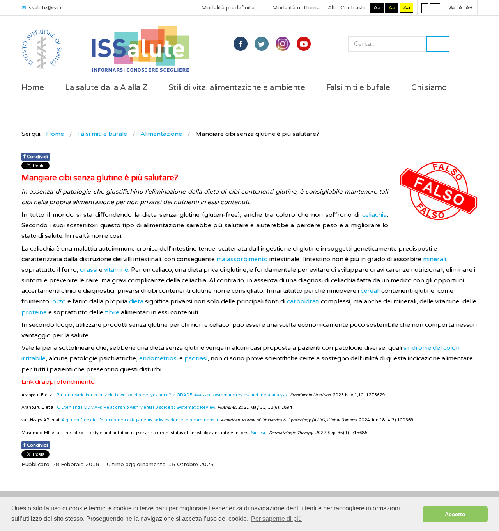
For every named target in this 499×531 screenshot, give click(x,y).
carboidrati (303, 301)
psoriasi (195, 358)
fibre (112, 312)
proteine (34, 312)
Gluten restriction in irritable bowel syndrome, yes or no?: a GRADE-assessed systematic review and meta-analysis (172, 394)
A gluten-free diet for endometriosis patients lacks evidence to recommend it (140, 419)
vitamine (116, 270)
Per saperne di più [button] (276, 518)
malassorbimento (242, 259)
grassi (88, 270)
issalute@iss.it (46, 7)
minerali (434, 259)
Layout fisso (424, 8)
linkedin (282, 44)
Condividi (35, 156)
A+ (468, 7)
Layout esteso (435, 8)
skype (303, 44)
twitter (261, 44)
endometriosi (158, 358)
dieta (136, 301)
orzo (59, 301)
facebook (240, 44)
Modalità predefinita (227, 7)
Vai (437, 44)
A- (452, 7)
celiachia (374, 215)
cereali (370, 291)
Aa (376, 7)
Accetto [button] (455, 514)
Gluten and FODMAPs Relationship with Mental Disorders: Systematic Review (136, 407)
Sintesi (258, 432)
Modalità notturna (295, 7)
